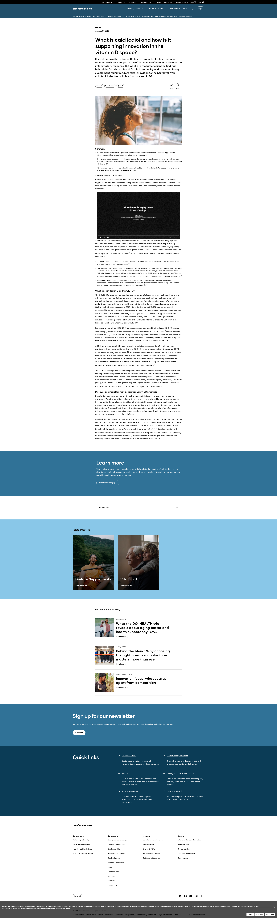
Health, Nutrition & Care (95, 16)
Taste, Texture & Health (82, 844)
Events (125, 773)
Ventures (111, 876)
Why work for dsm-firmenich (189, 840)
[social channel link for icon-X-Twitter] (201, 896)
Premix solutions (129, 755)
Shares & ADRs (149, 849)
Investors (146, 836)
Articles (131, 16)
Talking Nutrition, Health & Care (181, 773)
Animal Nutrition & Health (83, 853)
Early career (183, 858)
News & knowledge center (116, 16)
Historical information (151, 853)
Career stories (184, 849)
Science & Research (116, 862)
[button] (193, 8)
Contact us (112, 885)
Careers (181, 836)
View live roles (183, 844)
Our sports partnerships (117, 840)
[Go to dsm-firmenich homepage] (82, 8)
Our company (113, 836)
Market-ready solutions (177, 755)
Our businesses (78, 16)
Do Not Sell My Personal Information (26, 908)
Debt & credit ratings (151, 858)
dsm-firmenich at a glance (153, 840)
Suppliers (111, 881)
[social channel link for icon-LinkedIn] (180, 896)
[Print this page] (178, 84)
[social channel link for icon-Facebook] (185, 896)
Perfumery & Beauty (81, 840)
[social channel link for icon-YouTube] (190, 896)
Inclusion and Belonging (187, 853)
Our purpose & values (116, 844)
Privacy (7, 908)
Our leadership (114, 849)
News (110, 867)
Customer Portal (174, 791)
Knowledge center (130, 791)
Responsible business (116, 853)
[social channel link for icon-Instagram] (196, 896)
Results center (148, 844)
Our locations (113, 872)
